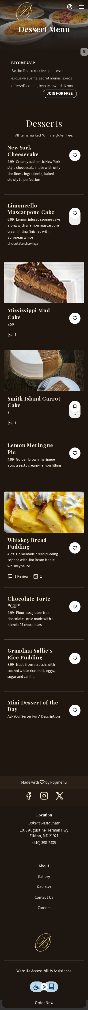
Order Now (44, 1003)
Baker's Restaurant (44, 942)
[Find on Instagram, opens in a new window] (44, 797)
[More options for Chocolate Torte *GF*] (74, 606)
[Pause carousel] (84, 52)
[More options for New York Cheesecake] (74, 155)
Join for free (60, 93)
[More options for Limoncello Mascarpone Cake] (74, 213)
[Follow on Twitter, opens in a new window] (59, 797)
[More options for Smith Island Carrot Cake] (74, 406)
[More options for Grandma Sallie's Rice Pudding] (74, 658)
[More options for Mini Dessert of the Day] (74, 710)
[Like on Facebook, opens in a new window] (28, 797)
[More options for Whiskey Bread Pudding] (74, 548)
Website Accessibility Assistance (44, 971)
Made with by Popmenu (35, 782)
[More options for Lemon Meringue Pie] (74, 453)
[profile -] (70, 7)
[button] (44, 169)
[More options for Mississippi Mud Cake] (74, 318)
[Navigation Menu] (81, 7)
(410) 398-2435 (44, 843)
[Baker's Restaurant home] (25, 11)
